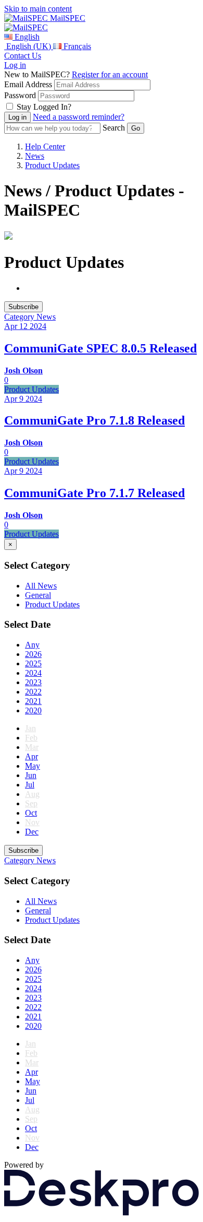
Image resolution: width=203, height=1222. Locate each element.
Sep (31, 803)
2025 (33, 663)
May (32, 765)
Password (20, 95)
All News (41, 585)
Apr (31, 756)
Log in (15, 65)
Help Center (45, 146)
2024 (33, 672)
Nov (32, 822)
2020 (33, 710)
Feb (31, 737)
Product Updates (52, 165)
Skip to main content (38, 8)
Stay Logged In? (44, 106)
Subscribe (23, 307)
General (38, 595)
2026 (33, 654)
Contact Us (22, 55)
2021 (33, 701)
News (34, 155)
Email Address (28, 84)
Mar (32, 747)
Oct (31, 812)
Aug (32, 794)
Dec (32, 831)
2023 (33, 682)
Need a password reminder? (78, 116)
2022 (33, 691)
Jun (30, 775)
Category (20, 316)
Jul (29, 784)
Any (32, 644)
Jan (30, 728)
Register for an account (110, 74)
